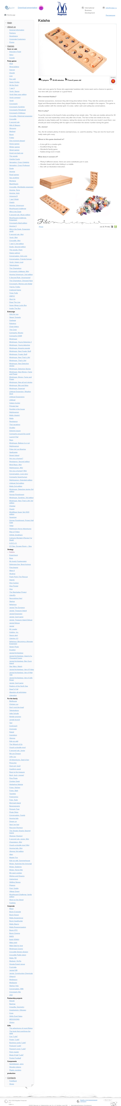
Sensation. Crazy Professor (19, 165)
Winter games (14, 147)
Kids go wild (13, 741)
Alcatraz (12, 574)
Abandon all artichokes (17, 692)
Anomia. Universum (16, 205)
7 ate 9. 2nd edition (16, 244)
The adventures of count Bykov (21, 1028)
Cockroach (13, 726)
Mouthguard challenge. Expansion (18, 219)
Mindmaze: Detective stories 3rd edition (21, 490)
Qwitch (11, 202)
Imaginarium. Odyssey (17, 1010)
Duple (11, 168)
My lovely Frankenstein (18, 561)
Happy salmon (14, 253)
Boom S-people (15, 912)
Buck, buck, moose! (16, 775)
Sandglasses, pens (16, 1064)
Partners (12, 33)
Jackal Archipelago (16, 653)
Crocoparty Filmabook (17, 110)
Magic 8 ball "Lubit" (16, 1055)
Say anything (14, 178)
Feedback (13, 1081)
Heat (11, 64)
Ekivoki (12, 1001)
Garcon (12, 70)
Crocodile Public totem (17, 955)
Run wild (12, 79)
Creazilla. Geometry (16, 1007)
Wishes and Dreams (16, 876)
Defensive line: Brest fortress (20, 564)
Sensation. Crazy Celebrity (19, 162)
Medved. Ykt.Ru (15, 961)
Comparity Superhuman (18, 477)
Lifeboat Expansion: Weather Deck (20, 393)
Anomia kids (13, 818)
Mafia (11, 418)
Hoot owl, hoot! (15, 766)
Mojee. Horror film (16, 870)
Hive (11, 589)
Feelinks (12, 903)
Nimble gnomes (15, 717)
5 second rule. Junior (17, 750)
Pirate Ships (13, 812)
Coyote (12, 58)
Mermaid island (15, 803)
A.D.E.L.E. (13, 543)
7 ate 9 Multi (14, 199)
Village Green (14, 891)
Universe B (13, 196)
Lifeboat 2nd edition (16, 483)
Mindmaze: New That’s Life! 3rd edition (21, 502)
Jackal (11, 626)
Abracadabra (14, 67)
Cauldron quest (15, 769)
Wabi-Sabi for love (16, 946)
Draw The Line (14, 302)
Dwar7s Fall (13, 689)
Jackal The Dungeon (17, 608)
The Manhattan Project (17, 592)
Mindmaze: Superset (17, 388)
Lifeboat (12, 400)
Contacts (11, 1078)
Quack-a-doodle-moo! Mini (19, 845)
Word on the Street (16, 900)
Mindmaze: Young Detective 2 (20, 342)
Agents (12, 580)
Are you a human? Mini (18, 471)
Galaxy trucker (14, 403)
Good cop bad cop (16, 153)
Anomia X (13, 226)
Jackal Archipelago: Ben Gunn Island (20, 662)
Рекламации (110, 15)
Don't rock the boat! (16, 707)
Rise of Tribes (14, 532)
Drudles (12, 428)
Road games (14, 175)
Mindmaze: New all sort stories (20, 382)
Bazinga (12, 1004)
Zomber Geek (14, 781)
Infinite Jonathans (16, 535)
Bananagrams (14, 806)
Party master (14, 1052)
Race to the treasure (17, 772)
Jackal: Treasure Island (18, 611)
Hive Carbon (14, 583)
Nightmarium (14, 412)
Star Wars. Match (15, 666)
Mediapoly (13, 983)
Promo (11, 42)
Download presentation (27, 8)
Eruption (12, 650)
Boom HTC (13, 930)
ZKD (11, 995)
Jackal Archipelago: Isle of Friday (21, 669)
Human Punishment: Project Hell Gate (21, 521)
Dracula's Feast (15, 52)
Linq (11, 76)
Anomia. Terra (14, 190)
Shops (11, 1084)
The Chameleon (15, 268)
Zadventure (13, 879)
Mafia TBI (13, 958)
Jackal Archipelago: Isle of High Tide (21, 674)
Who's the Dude (15, 212)
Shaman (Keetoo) (16, 836)
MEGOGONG (14, 1019)
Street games (14, 150)
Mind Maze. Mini (15, 465)
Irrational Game (15, 290)
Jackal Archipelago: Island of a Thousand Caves (20, 657)
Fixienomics (13, 797)
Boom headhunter (16, 921)
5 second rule (14, 122)
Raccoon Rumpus (16, 828)
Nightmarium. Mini (16, 468)
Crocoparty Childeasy (17, 113)
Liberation (13, 695)
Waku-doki (13, 942)
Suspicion (13, 517)
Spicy (11, 55)
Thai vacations (14, 424)
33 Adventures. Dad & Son (19, 760)
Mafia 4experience (16, 918)
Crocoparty (13, 104)
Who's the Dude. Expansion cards (19, 230)
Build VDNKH (14, 939)
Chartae (12, 506)
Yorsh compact (14, 97)
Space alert (13, 635)
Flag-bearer (13, 567)
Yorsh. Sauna (14, 91)
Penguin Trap (14, 809)
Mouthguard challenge (17, 208)
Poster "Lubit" (14, 1040)
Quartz (11, 509)
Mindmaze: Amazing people (19, 348)
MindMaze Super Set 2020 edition (19, 513)
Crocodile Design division (18, 952)
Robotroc (12, 323)
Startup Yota (14, 986)
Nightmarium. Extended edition (20, 480)
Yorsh (11, 101)
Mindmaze (13, 339)
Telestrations (14, 265)
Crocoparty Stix (15, 992)
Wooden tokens (15, 1067)
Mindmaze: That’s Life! (17, 360)
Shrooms (12, 128)
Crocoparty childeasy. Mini (19, 271)
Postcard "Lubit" (15, 1046)
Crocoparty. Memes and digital (20, 284)
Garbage (12, 320)
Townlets (12, 794)
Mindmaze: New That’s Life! (19, 357)
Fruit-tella (12, 967)
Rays (11, 440)
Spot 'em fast (14, 824)
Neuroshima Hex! (15, 598)
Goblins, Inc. (14, 632)
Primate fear (14, 406)
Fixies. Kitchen (14, 787)
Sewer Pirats (14, 647)
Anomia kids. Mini (15, 848)
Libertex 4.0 (13, 638)
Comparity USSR (15, 336)
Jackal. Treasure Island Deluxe (20, 620)
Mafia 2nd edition (15, 486)
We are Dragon (15, 754)
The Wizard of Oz (15, 744)
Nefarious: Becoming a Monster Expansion (21, 643)
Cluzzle (12, 73)
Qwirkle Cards (14, 159)
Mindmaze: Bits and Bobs (18, 385)
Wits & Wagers (14, 125)
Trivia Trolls (13, 293)
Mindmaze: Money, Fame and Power (20, 378)
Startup (12, 601)
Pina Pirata (13, 778)
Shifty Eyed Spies (15, 1016)
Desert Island (14, 455)
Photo (41, 227)
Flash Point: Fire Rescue (18, 577)
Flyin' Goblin (14, 888)
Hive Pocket (13, 586)
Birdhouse (13, 701)
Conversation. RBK (16, 989)
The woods (13, 156)
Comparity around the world (19, 434)
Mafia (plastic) (14, 415)
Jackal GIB (13, 970)
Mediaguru (13, 980)
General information (16, 30)
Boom (11, 134)
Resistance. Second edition (19, 461)
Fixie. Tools (13, 800)
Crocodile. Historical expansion (20, 116)
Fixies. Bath (13, 791)
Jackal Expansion (15, 614)
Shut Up (12, 299)
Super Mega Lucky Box (18, 305)
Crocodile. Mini (14, 241)
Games (10, 46)
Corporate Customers (17, 39)
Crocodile (12, 119)
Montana (12, 181)
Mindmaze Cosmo (16, 949)
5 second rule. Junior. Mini (19, 839)
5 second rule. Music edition (19, 215)
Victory (11, 1022)
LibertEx (12, 595)
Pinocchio (13, 763)
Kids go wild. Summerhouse (19, 861)
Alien (11, 854)
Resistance (13, 421)
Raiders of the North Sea (18, 686)
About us (11, 27)
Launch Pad (13, 437)
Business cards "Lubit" (17, 1043)
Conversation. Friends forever (20, 259)
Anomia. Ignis (14, 193)
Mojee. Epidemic (15, 867)
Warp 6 (12, 571)
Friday (11, 138)
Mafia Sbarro (14, 924)
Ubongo (12, 738)
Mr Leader (13, 629)
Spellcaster (13, 452)
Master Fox (13, 857)
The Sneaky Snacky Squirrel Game (19, 832)
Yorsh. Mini (13, 237)
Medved (12, 131)
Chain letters (14, 327)
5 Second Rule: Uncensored (19, 278)
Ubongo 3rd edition (16, 851)
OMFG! (12, 296)
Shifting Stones (15, 882)
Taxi (10, 723)
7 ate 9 (12, 88)
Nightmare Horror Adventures (20, 529)
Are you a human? (16, 458)
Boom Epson (14, 915)
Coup (11, 1013)
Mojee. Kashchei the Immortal (20, 864)
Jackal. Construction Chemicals (21, 973)
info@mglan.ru (111, 8)
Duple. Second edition (17, 247)
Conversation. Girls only (18, 256)
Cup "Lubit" (13, 1036)
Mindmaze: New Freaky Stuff (20, 351)
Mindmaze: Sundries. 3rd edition (21, 498)
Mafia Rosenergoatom (17, 927)
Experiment (13, 555)
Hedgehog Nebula (16, 784)
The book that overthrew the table (19, 1032)
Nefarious (13, 604)
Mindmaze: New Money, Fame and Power (20, 373)
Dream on (13, 821)
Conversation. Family (17, 815)
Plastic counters (15, 1070)
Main (9, 23)
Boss (11, 558)
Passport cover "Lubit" (17, 1049)
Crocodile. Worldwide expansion (21, 187)
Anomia (12, 171)
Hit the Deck (13, 85)
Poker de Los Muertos (17, 449)
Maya (11, 909)
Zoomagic (13, 729)
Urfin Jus (12, 757)
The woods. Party (15, 250)
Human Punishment (16, 494)
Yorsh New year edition (18, 94)
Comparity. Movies (16, 333)
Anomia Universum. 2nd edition (21, 274)
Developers (13, 36)
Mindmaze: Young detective (19, 345)
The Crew (13, 330)
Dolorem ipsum (15, 431)
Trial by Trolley (14, 287)
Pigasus (12, 885)
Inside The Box (15, 308)
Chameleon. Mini (15, 842)
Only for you (13, 314)
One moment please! (17, 141)
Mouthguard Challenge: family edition (20, 896)
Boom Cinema (14, 933)
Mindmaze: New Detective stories (19, 365)
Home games (14, 144)
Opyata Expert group (17, 964)
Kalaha (12, 552)
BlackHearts (13, 184)
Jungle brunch (14, 720)
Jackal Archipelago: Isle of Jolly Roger (20, 679)
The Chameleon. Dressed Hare (21, 281)
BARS (11, 936)
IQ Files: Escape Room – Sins (20, 546)
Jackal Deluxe (14, 623)
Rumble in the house (17, 409)
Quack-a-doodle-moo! (17, 747)
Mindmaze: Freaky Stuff (18, 354)
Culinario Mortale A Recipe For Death (20, 539)
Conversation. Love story (18, 474)
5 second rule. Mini (16, 234)
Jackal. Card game (16, 617)
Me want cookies (15, 873)
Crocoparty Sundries (17, 107)
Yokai (11, 526)
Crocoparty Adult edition (18, 223)
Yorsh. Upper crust (16, 262)
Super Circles (14, 82)
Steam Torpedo (15, 317)
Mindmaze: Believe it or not (19, 443)
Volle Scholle (14, 713)
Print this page (11, 15)
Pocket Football (15, 1058)
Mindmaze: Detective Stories (20, 369)
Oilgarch (12, 976)
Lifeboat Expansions (16, 397)
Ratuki (11, 732)
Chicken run (13, 704)
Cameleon (13, 735)
